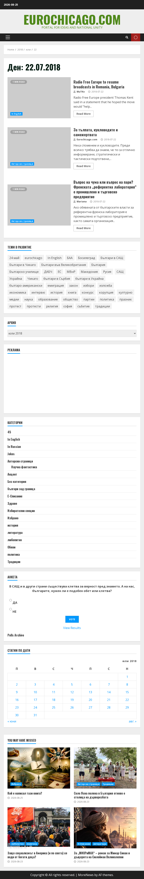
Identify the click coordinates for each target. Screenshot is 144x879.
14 (108, 692)
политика (107, 299)
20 (90, 700)
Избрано (13, 518)
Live (135, 37)
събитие (83, 306)
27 (90, 707)
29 (127, 707)
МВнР (71, 272)
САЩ (120, 272)
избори (88, 285)
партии (88, 299)
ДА (15, 603)
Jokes (11, 454)
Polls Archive (16, 635)
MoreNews (86, 875)
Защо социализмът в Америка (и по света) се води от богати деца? (39, 827)
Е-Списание (15, 496)
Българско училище (24, 272)
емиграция (56, 285)
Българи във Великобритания (63, 265)
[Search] (127, 37)
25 (53, 707)
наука (28, 299)
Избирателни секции (21, 510)
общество (70, 299)
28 (108, 707)
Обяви (11, 547)
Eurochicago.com (72, 19)
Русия (107, 272)
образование (48, 299)
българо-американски (25, 285)
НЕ (14, 612)
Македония (89, 272)
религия (52, 306)
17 (35, 700)
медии (14, 299)
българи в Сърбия (57, 279)
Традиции (14, 561)
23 (17, 707)
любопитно (15, 540)
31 (35, 715)
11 (53, 692)
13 (90, 692)
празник (125, 299)
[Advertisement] (36, 385)
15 (127, 692)
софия (67, 306)
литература (15, 532)
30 (17, 715)
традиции (102, 306)
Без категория (17, 481)
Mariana (81, 201)
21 (108, 700)
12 (72, 692)
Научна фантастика (24, 467)
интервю (38, 292)
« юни (12, 721)
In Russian (14, 446)
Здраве (12, 503)
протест (15, 306)
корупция (106, 292)
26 (72, 707)
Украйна (15, 279)
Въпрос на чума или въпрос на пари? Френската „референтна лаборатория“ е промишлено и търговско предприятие (39, 205)
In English (16, 113)
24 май (14, 258)
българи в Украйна (89, 279)
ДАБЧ (48, 272)
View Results (72, 628)
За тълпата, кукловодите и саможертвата (39, 147)
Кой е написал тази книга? (39, 768)
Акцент (12, 474)
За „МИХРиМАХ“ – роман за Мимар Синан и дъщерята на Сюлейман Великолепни (105, 827)
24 (35, 707)
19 (72, 700)
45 (9, 432)
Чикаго (32, 279)
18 (53, 700)
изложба (105, 285)
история (56, 292)
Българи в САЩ (111, 258)
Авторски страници (22, 164)
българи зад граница (21, 489)
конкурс (88, 292)
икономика (17, 292)
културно (125, 292)
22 (127, 700)
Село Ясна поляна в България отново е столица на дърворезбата (105, 768)
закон (73, 285)
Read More (83, 113)
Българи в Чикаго (22, 265)
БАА (70, 258)
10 (35, 692)
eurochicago (33, 258)
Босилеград (86, 258)
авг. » (132, 721)
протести (34, 306)
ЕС (59, 272)
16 (17, 700)
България (98, 265)
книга (72, 292)
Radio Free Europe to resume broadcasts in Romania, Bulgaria (39, 97)
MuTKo (80, 91)
